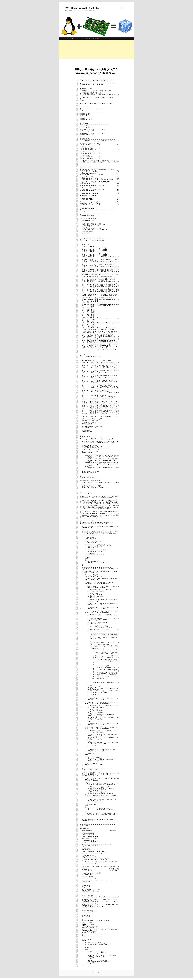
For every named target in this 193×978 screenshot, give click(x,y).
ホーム (66, 38)
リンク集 (88, 38)
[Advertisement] (96, 51)
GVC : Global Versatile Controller (82, 8)
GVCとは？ (72, 38)
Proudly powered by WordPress (96, 972)
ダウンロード (80, 38)
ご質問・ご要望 (95, 38)
